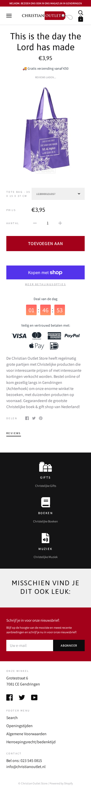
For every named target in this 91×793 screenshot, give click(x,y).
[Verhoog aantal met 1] (60, 223)
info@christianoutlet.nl (26, 766)
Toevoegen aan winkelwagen (45, 246)
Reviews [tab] (13, 433)
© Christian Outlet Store (33, 783)
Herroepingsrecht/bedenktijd (31, 742)
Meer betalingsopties (45, 284)
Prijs (11, 210)
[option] (45, 129)
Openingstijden (19, 725)
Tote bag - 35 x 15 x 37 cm (18, 194)
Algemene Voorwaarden (26, 733)
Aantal (12, 223)
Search (12, 717)
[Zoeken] (80, 12)
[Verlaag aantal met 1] (35, 223)
